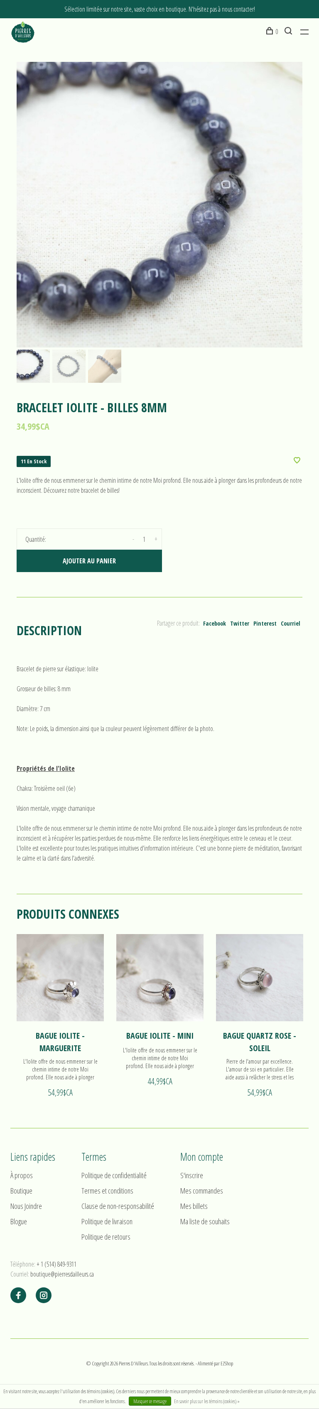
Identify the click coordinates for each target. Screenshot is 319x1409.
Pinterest (265, 623)
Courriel (290, 623)
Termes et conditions (107, 1191)
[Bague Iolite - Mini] (160, 977)
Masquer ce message (150, 1401)
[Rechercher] (289, 31)
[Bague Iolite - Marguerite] (60, 977)
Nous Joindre (26, 1206)
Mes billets (194, 1206)
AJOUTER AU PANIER (89, 560)
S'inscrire (191, 1175)
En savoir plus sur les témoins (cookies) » (207, 1401)
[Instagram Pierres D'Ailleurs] (44, 1296)
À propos (21, 1175)
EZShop (227, 1363)
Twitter (239, 623)
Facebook (214, 623)
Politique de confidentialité (114, 1175)
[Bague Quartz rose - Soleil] (259, 977)
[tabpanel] (159, 204)
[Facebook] (18, 1296)
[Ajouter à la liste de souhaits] (297, 460)
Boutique (21, 1191)
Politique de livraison (107, 1221)
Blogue (18, 1221)
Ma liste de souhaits (205, 1221)
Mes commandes (201, 1191)
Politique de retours (105, 1237)
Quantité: (35, 539)
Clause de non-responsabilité (117, 1206)
